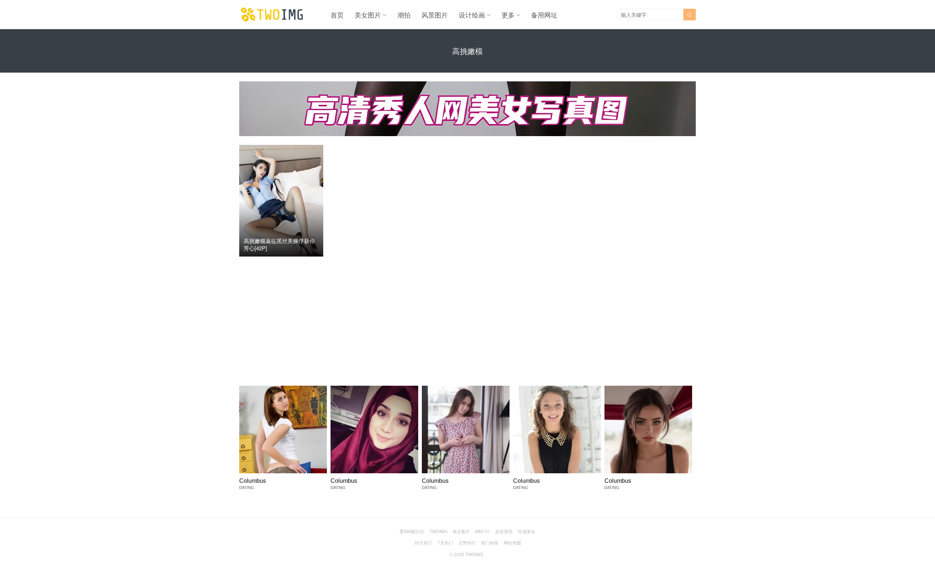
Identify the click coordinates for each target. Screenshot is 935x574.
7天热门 (445, 542)
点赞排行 (467, 542)
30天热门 (423, 542)
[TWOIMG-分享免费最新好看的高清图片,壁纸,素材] (272, 14)
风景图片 (434, 14)
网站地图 (512, 542)
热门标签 (490, 542)
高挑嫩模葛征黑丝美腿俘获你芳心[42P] (279, 244)
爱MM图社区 (412, 531)
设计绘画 (472, 14)
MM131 (482, 531)
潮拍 (404, 14)
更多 (508, 14)
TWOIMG (438, 531)
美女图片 (368, 14)
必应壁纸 (504, 531)
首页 (337, 14)
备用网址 (544, 14)
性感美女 (526, 531)
